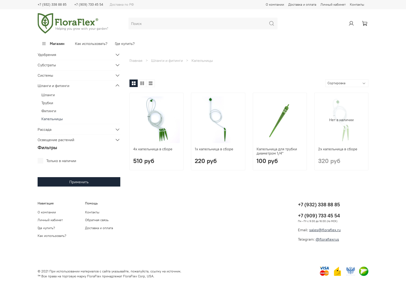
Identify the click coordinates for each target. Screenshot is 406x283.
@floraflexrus (327, 239)
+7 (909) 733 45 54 (88, 4)
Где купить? (125, 43)
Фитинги (48, 110)
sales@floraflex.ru (325, 229)
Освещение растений (56, 139)
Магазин (57, 43)
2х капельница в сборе (337, 149)
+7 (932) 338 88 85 (52, 4)
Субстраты (47, 65)
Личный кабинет (333, 4)
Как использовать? (91, 43)
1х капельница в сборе (214, 149)
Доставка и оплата (302, 4)
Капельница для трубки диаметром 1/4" (277, 151)
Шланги (48, 94)
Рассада (44, 129)
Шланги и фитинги (167, 60)
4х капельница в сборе (152, 149)
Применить (79, 181)
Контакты (357, 4)
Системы (45, 75)
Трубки (47, 102)
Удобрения (47, 54)
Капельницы (52, 118)
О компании (275, 4)
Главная (135, 60)
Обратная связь (97, 220)
